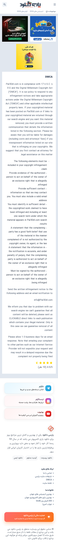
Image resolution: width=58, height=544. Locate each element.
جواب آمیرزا (47, 504)
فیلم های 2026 (22, 11)
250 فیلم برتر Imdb (44, 501)
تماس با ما (47, 473)
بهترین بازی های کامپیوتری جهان (38, 497)
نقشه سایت (47, 483)
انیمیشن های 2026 (36, 11)
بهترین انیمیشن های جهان (41, 494)
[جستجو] (4, 4)
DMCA (49, 479)
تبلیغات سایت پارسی (43, 476)
